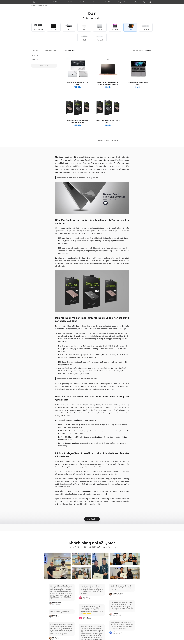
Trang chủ (33, 6)
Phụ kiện (40, 6)
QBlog (135, 2)
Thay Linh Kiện (122, 2)
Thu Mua (95, 2)
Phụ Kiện (82, 2)
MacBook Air (69, 2)
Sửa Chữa (107, 2)
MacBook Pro (54, 2)
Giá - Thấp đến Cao (142, 52)
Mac (42, 2)
